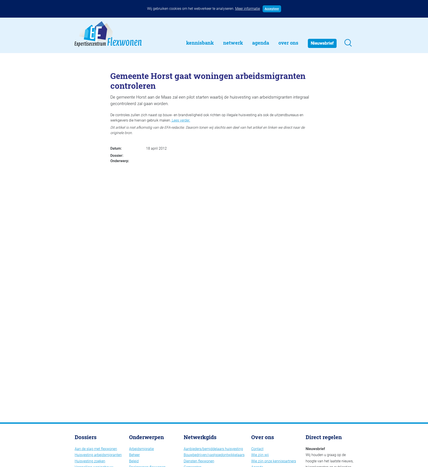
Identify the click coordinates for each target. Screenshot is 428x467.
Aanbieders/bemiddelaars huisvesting (213, 449)
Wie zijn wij (260, 455)
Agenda (260, 42)
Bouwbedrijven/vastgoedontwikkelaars (214, 455)
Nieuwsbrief (322, 43)
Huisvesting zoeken (90, 461)
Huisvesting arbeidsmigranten (98, 455)
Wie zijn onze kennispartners (273, 461)
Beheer (134, 455)
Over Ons (288, 42)
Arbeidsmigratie (141, 449)
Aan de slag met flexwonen (96, 449)
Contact (257, 449)
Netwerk (233, 42)
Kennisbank (200, 42)
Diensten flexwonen (199, 461)
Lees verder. (180, 120)
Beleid (134, 461)
